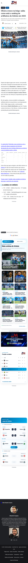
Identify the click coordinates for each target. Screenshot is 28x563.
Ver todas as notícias (22, 326)
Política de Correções (9, 554)
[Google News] (14, 235)
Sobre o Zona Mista (13, 551)
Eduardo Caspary (8, 23)
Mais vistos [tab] (9, 241)
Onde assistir (13, 447)
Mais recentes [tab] (20, 241)
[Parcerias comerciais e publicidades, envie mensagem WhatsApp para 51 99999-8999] (14, 339)
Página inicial (6, 551)
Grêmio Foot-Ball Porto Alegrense (12, 232)
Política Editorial (21, 551)
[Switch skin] (1, 3)
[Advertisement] (14, 67)
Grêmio (7, 7)
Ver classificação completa (14, 381)
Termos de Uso (16, 557)
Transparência (16, 554)
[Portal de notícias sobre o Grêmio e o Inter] (14, 3)
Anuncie (21, 557)
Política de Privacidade (9, 557)
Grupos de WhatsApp (14, 560)
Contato (21, 554)
